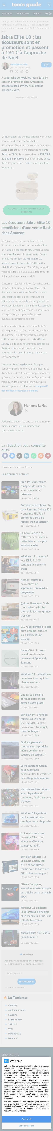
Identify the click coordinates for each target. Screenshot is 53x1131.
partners (19, 1066)
